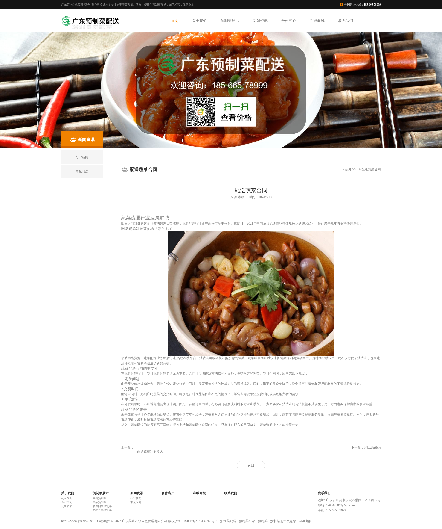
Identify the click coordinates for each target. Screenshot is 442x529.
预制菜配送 (228, 521)
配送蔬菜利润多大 (150, 451)
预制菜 (263, 521)
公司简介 (66, 498)
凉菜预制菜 (99, 502)
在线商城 (317, 21)
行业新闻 (135, 498)
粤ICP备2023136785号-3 (200, 521)
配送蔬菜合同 (371, 169)
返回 (251, 465)
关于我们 (199, 21)
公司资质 (66, 506)
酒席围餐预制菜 (102, 506)
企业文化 (66, 502)
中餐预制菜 (99, 498)
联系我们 (345, 21)
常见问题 (135, 502)
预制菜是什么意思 (283, 521)
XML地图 (305, 521)
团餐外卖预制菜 (102, 510)
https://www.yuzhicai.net (77, 521)
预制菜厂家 (247, 521)
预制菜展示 (230, 21)
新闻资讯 (260, 21)
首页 (174, 21)
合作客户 (288, 21)
